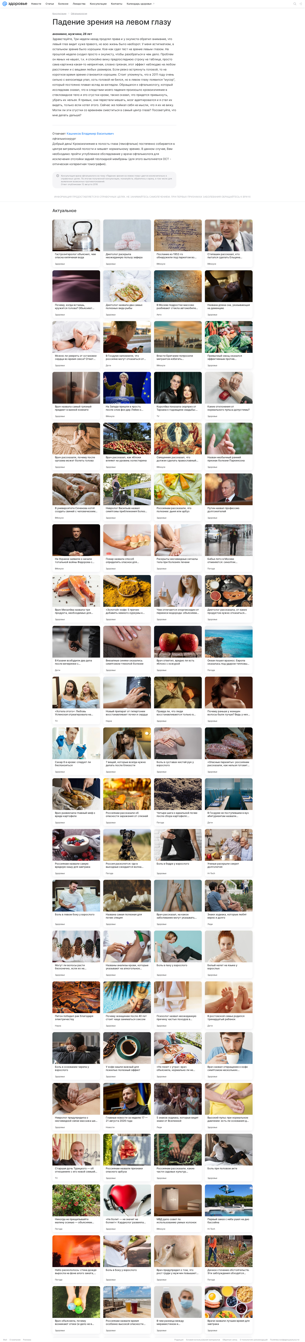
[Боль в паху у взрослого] (178, 954)
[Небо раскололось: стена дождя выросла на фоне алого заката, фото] (76, 1259)
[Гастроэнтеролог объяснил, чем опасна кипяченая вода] (76, 243)
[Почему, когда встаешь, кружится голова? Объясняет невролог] (76, 294)
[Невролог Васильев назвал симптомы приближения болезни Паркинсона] (127, 497)
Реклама (27, 1340)
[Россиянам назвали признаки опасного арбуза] (127, 1157)
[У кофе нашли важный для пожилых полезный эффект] (127, 1056)
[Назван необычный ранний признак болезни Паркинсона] (229, 446)
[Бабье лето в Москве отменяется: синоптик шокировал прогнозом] (229, 548)
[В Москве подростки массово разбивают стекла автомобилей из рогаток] (178, 294)
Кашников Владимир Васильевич (90, 133)
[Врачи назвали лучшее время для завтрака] (229, 1310)
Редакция (178, 1340)
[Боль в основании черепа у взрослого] (76, 1056)
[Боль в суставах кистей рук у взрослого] (178, 751)
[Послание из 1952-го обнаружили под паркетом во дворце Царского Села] (178, 243)
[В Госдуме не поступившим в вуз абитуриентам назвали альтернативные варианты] (229, 802)
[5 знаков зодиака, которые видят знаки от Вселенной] (178, 1107)
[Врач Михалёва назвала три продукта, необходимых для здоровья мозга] (76, 599)
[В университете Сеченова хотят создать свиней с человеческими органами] (76, 497)
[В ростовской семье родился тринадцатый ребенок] (229, 1005)
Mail (5, 1340)
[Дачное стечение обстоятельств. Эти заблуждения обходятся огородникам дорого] (229, 1259)
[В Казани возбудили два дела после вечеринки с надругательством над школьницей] (76, 649)
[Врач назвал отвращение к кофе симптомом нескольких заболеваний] (229, 1056)
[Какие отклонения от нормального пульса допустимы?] (229, 396)
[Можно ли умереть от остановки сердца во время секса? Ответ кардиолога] (76, 345)
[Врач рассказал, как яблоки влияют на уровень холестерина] (127, 446)
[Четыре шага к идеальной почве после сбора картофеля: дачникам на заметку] (178, 802)
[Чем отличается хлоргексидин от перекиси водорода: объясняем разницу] (178, 599)
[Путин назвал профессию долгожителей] (229, 497)
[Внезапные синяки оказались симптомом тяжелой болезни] (127, 649)
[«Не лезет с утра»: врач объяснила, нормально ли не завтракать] (178, 1056)
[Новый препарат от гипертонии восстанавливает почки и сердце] (127, 700)
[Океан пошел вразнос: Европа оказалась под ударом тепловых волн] (229, 649)
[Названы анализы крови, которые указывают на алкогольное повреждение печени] (127, 954)
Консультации (59, 13)
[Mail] (5, 4)
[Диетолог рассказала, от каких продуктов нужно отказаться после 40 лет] (229, 599)
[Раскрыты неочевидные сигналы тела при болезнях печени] (178, 548)
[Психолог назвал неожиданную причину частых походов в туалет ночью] (178, 1005)
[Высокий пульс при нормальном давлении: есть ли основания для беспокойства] (229, 1107)
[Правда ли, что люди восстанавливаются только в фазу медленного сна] (178, 700)
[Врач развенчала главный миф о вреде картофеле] (76, 802)
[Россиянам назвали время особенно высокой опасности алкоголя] (127, 1310)
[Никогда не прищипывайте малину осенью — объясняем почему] (76, 1208)
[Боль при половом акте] (229, 1157)
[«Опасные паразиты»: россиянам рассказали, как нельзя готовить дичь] (229, 751)
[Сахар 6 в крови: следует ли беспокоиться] (76, 751)
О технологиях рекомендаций (254, 1340)
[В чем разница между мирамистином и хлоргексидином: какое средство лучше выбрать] (178, 1310)
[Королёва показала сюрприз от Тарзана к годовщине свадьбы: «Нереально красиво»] (178, 396)
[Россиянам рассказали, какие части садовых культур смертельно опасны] (178, 1157)
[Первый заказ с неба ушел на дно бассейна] (229, 1208)
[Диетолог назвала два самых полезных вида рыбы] (127, 294)
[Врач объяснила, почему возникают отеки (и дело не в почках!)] (76, 1310)
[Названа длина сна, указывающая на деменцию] (229, 294)
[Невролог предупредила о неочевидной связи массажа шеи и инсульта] (76, 1107)
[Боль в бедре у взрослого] (178, 853)
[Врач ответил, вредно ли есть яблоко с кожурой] (178, 649)
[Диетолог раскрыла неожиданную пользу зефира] (127, 243)
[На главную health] (17, 4)
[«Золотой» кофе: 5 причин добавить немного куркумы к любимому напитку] (127, 599)
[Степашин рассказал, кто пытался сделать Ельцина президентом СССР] (229, 243)
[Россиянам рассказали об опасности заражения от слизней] (127, 802)
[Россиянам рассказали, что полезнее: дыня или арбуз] (178, 497)
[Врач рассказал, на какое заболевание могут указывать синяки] (178, 903)
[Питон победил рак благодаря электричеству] (76, 1005)
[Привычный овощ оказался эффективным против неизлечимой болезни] (229, 345)
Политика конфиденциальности (284, 1340)
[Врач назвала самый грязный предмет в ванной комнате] (76, 396)
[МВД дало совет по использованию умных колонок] (178, 1208)
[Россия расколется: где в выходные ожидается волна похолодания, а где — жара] (127, 853)
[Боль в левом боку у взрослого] (76, 903)
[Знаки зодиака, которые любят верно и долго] (229, 903)
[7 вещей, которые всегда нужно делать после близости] (127, 751)
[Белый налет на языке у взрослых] (229, 954)
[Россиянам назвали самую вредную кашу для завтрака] (76, 853)
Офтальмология (79, 13)
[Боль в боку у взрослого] (127, 1259)
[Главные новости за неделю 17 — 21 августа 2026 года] (127, 1107)
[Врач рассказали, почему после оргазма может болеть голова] (76, 446)
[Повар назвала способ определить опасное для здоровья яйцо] (127, 548)
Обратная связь (230, 1340)
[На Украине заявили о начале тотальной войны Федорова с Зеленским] (76, 548)
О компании (15, 1340)
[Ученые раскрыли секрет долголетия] (229, 853)
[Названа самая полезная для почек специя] (127, 903)
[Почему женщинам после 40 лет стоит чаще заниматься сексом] (127, 1005)
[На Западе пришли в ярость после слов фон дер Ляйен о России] (127, 396)
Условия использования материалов (203, 1340)
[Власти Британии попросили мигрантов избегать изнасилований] (178, 345)
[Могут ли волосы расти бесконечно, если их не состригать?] (76, 954)
